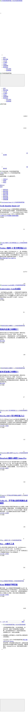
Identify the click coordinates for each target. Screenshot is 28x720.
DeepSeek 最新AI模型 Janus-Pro (13, 458)
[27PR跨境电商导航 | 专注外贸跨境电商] (14, 624)
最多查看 (5, 193)
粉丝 (4, 182)
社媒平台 (7, 258)
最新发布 (5, 189)
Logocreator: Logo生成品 (10, 289)
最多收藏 (5, 197)
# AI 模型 (6, 513)
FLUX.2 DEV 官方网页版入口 (12, 416)
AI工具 (2, 425)
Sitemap (12, 641)
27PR (1, 173)
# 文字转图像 (7, 215)
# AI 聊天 (6, 553)
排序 (1, 186)
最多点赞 (5, 194)
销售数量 (5, 199)
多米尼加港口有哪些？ (9, 372)
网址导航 (2, 258)
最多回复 (5, 196)
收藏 (4, 180)
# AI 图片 (6, 425)
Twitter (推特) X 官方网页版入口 (13, 248)
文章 (5, 179)
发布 (2, 185)
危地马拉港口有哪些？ (9, 329)
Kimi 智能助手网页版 (9, 585)
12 (3, 621)
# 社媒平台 (13, 258)
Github (1, 298)
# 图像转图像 (14, 215)
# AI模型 (6, 468)
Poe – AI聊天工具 (7, 544)
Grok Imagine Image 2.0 (10, 206)
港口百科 (2, 341)
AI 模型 (2, 215)
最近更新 (5, 191)
